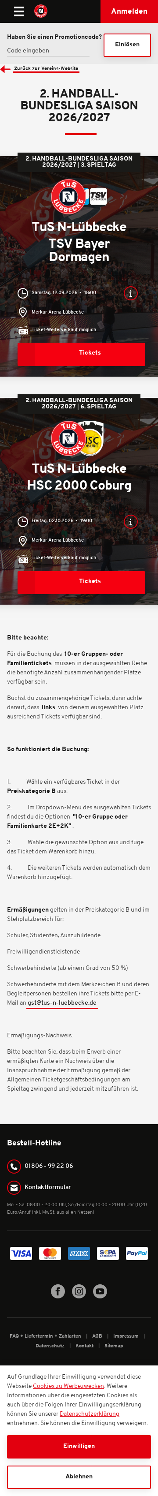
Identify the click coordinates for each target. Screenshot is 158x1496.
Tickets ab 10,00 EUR (79, 354)
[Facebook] (58, 1297)
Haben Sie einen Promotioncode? (54, 37)
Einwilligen (79, 1446)
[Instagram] (79, 1297)
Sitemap (113, 1346)
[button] (129, 11)
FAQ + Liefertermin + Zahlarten (46, 1336)
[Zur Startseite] (41, 11)
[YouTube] (100, 1297)
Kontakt (85, 1346)
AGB (98, 1336)
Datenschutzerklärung (89, 1414)
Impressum (126, 1336)
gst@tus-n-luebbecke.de (62, 1003)
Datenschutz (51, 1346)
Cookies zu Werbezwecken (68, 1386)
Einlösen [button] (127, 44)
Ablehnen (79, 1477)
